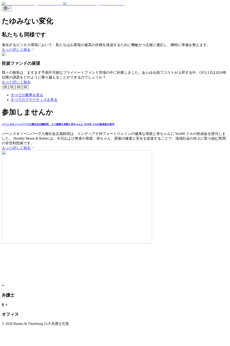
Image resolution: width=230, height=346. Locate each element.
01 (11, 87)
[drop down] (7, 8)
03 (5, 87)
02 (18, 87)
